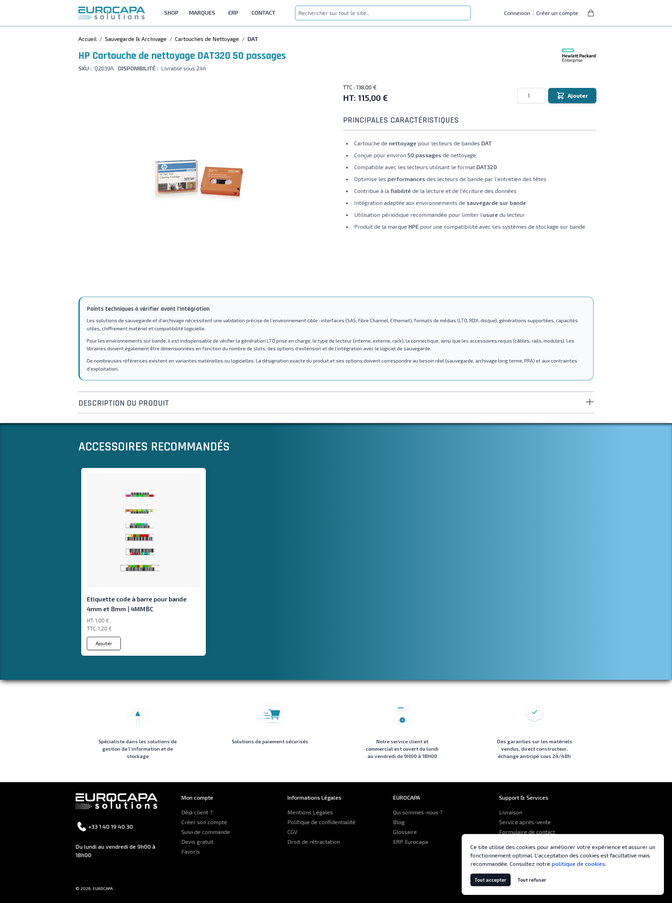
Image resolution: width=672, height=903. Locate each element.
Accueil (87, 38)
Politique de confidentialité (321, 822)
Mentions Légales (310, 812)
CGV (292, 831)
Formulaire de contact (527, 831)
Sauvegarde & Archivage (136, 38)
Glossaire (405, 831)
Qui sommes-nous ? (418, 812)
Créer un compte (557, 12)
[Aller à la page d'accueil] (111, 13)
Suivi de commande (205, 831)
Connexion (517, 12)
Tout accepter (490, 880)
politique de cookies (578, 863)
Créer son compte (204, 822)
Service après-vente (525, 822)
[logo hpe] (578, 56)
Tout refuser (532, 880)
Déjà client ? (197, 812)
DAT (252, 38)
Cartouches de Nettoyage (207, 38)
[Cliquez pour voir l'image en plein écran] (199, 183)
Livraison (510, 812)
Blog (399, 822)
